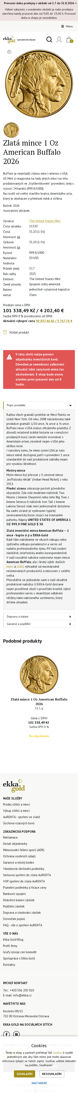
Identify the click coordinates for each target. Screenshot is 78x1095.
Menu (69, 26)
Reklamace (10, 837)
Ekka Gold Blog (13, 939)
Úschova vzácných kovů (19, 823)
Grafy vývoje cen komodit (20, 952)
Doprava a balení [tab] (17, 616)
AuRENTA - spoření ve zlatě (21, 817)
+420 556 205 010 (22, 990)
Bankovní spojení (14, 894)
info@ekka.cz (22, 995)
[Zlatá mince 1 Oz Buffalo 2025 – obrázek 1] (39, 84)
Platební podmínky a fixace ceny (24, 887)
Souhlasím (24, 1074)
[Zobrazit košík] (67, 40)
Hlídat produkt (19, 332)
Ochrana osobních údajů (19, 856)
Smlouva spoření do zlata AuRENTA (27, 875)
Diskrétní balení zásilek (19, 900)
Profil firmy (10, 946)
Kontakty (9, 965)
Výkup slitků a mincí (16, 811)
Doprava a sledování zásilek (22, 913)
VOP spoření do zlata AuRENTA (24, 881)
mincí (9, 566)
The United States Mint (45, 221)
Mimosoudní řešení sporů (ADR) (23, 850)
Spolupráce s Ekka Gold (19, 958)
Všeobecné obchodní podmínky (23, 869)
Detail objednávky (15, 844)
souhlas (57, 1052)
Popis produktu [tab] (16, 405)
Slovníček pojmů (14, 919)
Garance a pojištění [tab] (18, 624)
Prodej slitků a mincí (16, 804)
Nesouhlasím (52, 1074)
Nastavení (39, 1083)
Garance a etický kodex (18, 862)
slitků (20, 566)
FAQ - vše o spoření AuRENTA (22, 925)
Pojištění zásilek (14, 906)
